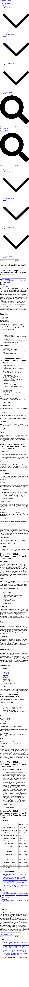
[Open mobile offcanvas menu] (0, 164)
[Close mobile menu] (0, 167)
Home (2, 264)
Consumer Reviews (5, 3)
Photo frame (9, 92)
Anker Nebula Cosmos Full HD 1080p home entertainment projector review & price (14, 878)
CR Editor (4, 278)
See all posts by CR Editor (6, 934)
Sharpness (5, 675)
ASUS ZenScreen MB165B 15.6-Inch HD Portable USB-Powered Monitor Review (15, 954)
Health (4, 36)
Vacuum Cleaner (10, 34)
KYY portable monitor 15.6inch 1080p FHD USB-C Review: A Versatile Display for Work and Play (16, 945)
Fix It (4, 93)
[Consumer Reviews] (5, 0)
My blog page (8, 264)
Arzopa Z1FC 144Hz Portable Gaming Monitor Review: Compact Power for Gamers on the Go (14, 951)
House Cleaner (6, 7)
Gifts (4, 64)
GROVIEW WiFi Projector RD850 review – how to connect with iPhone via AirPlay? (16, 886)
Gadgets (5, 6)
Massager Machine (10, 63)
